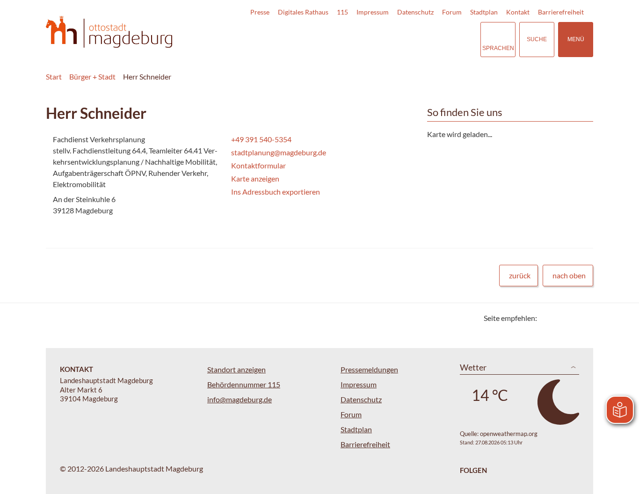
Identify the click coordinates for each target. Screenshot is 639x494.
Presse (259, 12)
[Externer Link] (408, 39)
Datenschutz (415, 12)
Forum (452, 12)
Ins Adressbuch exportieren (275, 191)
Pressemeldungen (369, 369)
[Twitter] (547, 317)
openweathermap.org (508, 433)
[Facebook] (559, 317)
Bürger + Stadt (92, 76)
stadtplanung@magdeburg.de (277, 152)
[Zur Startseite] (109, 32)
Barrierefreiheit (561, 12)
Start (54, 76)
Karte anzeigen (255, 178)
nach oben (569, 275)
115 (342, 12)
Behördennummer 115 (243, 384)
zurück (519, 275)
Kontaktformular (258, 165)
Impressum (372, 12)
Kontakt (518, 12)
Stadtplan (484, 12)
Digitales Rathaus (303, 12)
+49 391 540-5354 (260, 139)
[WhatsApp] (582, 317)
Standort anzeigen (236, 369)
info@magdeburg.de (239, 399)
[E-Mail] (571, 317)
